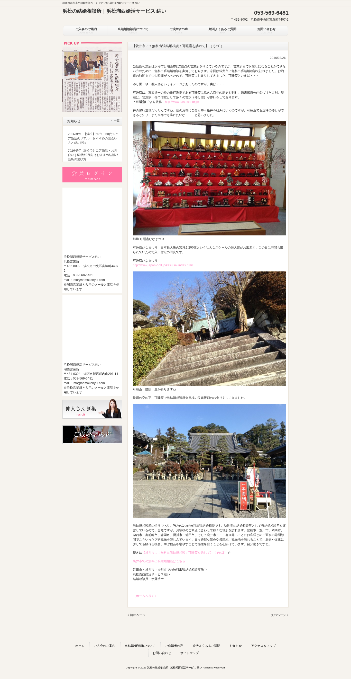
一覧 (116, 120)
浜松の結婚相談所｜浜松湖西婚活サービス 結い (114, 11)
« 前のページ (136, 615)
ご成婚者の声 (174, 646)
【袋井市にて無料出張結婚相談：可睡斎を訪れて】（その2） (184, 552)
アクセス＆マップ (263, 646)
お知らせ (235, 646)
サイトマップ (189, 653)
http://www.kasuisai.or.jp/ (182, 102)
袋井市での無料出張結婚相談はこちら (159, 561)
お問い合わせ (162, 653)
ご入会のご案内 (104, 646)
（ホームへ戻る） (145, 596)
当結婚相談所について (140, 646)
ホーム (80, 646)
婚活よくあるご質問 (206, 646)
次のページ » (280, 615)
